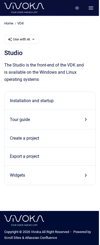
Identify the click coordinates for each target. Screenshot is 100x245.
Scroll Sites (12, 238)
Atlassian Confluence (41, 238)
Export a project (24, 156)
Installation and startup (32, 100)
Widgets (17, 175)
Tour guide (20, 119)
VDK (20, 23)
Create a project (24, 138)
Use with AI (21, 39)
